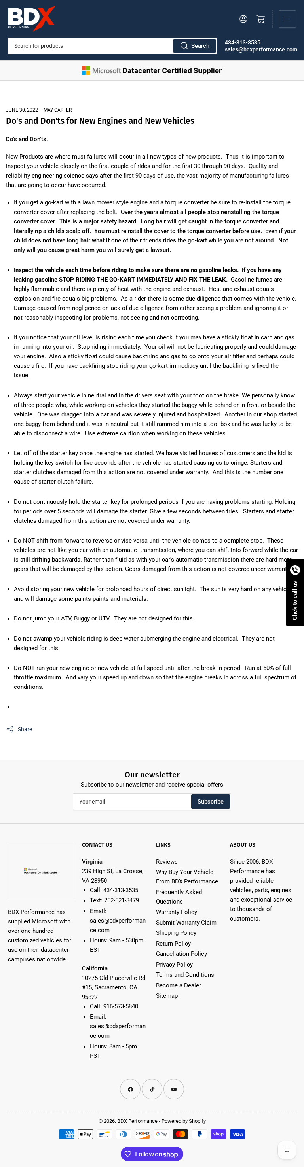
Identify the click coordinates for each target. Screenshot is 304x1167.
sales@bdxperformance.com (261, 49)
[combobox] (112, 46)
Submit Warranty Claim (186, 922)
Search (200, 45)
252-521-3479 (121, 900)
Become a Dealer (178, 985)
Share (25, 729)
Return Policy (173, 943)
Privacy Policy (174, 964)
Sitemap (167, 995)
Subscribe (211, 801)
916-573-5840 (120, 1006)
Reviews (167, 861)
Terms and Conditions (185, 974)
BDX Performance (137, 1121)
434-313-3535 (242, 42)
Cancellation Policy (181, 953)
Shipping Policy (176, 932)
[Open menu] (287, 19)
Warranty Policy (176, 911)
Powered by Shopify (184, 1121)
